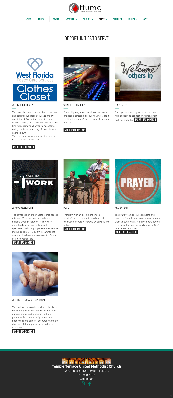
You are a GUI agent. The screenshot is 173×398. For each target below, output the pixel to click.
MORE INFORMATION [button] (145, 120)
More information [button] (23, 331)
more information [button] (23, 147)
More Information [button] (75, 130)
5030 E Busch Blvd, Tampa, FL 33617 (87, 371)
